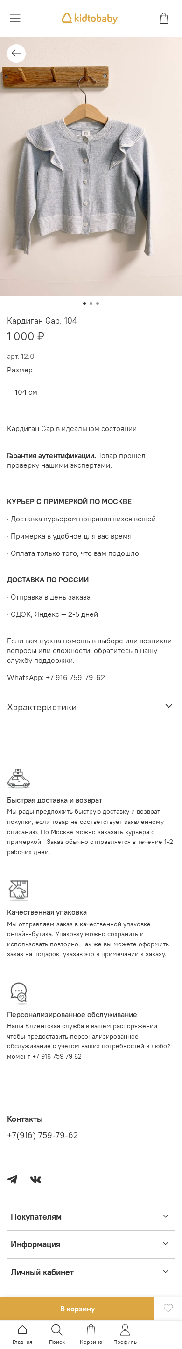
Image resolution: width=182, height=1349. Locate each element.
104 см (26, 392)
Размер (20, 369)
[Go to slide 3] (97, 303)
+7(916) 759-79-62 (42, 1135)
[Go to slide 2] (91, 303)
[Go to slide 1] (84, 303)
